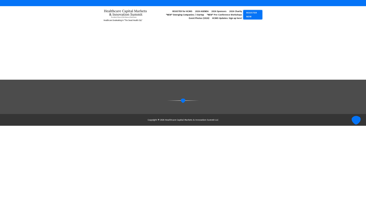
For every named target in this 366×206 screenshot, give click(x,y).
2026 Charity (235, 11)
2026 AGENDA (202, 11)
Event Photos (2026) (199, 18)
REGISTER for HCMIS (182, 11)
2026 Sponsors (218, 11)
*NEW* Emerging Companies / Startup (185, 14)
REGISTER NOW (251, 14)
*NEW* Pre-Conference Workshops (224, 14)
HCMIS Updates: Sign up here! (227, 18)
